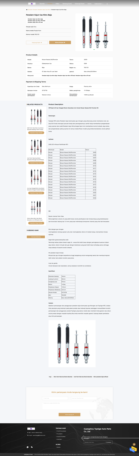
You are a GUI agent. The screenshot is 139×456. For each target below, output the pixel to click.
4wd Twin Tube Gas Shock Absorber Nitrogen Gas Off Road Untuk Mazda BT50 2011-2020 (35, 159)
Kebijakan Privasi (28, 454)
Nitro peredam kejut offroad (101, 376)
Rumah (42, 3)
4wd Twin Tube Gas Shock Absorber (83, 376)
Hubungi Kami (79, 3)
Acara (89, 3)
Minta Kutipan (59, 42)
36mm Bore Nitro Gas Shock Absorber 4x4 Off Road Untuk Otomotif (34, 220)
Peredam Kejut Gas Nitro (44, 9)
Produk (50, 3)
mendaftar (109, 442)
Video (57, 3)
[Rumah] (31, 3)
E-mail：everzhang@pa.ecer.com (36, 435)
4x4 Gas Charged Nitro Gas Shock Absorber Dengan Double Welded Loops (35, 190)
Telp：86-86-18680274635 (35, 432)
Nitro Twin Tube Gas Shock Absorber (63, 376)
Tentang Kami (67, 3)
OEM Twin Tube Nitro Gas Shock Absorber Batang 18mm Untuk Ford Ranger (35, 129)
